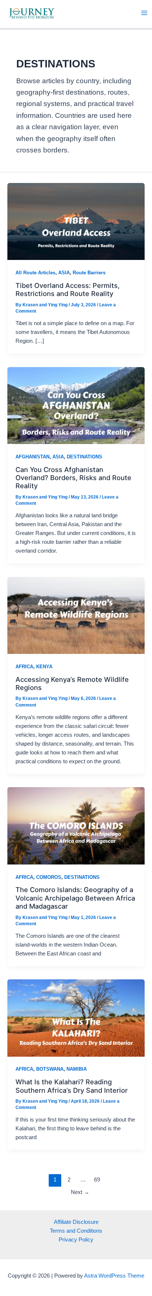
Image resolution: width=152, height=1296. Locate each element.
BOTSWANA (49, 1069)
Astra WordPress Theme (114, 1276)
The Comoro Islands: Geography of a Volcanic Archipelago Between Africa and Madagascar (75, 897)
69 (97, 1180)
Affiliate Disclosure (76, 1222)
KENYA (44, 666)
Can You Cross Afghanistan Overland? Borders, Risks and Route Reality (73, 477)
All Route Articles (35, 272)
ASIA (64, 272)
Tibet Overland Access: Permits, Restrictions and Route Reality (67, 289)
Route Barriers (89, 272)
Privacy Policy (76, 1240)
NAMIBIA (76, 1069)
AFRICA (24, 666)
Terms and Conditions (76, 1231)
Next (80, 1192)
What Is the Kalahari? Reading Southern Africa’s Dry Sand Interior (71, 1086)
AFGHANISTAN (32, 456)
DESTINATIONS (84, 456)
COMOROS (48, 877)
